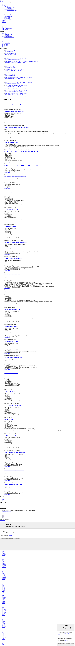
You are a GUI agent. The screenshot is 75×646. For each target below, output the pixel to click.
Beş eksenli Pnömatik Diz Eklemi (11, 373)
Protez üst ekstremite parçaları (9, 14)
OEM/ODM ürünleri (7, 19)
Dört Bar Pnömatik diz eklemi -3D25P (12, 274)
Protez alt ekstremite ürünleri (9, 9)
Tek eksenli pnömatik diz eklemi (11, 341)
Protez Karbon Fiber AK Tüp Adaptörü (10, 67)
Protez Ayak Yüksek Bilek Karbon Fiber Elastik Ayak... (13, 91)
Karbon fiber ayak (9, 8)
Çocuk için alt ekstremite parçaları (12, 12)
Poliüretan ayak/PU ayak (11, 7)
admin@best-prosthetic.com (6, 511)
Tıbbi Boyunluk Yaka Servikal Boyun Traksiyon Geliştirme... (14, 94)
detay (9, 107)
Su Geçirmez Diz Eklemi (9, 391)
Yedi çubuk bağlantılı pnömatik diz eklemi (13, 357)
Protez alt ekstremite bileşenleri (11, 10)
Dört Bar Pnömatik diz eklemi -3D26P (12, 309)
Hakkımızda (4, 22)
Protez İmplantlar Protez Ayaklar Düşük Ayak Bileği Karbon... (14, 62)
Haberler (3, 20)
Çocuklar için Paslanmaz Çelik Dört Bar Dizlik (14, 470)
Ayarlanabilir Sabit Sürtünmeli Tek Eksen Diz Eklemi (15, 242)
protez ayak (6, 6)
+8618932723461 (3, 521)
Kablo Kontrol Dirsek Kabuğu (9, 51)
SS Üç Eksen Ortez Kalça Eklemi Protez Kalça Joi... (12, 86)
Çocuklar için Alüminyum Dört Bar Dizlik (13, 484)
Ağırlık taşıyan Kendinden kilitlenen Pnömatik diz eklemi (16, 127)
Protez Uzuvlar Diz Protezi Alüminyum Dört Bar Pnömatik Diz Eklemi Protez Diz (21, 151)
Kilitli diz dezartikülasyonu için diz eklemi (13, 258)
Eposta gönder (2, 520)
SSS (3, 21)
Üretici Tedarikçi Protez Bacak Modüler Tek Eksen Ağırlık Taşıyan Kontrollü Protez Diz (22, 165)
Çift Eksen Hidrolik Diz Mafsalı (9, 75)
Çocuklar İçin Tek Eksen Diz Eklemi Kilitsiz (13, 405)
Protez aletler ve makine (8, 16)
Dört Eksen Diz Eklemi (9, 419)
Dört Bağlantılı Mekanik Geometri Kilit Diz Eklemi (15, 176)
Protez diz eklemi (5, 29)
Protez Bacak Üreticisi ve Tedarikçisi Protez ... (11, 83)
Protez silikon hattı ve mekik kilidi (12, 13)
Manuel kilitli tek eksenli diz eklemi (11, 209)
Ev (2, 4)
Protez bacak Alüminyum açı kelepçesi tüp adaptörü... (13, 59)
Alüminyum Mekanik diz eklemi (11, 326)
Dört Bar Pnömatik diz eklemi (10, 291)
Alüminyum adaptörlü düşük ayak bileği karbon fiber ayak (13, 70)
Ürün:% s (4, 5)
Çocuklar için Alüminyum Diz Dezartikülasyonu (14, 452)
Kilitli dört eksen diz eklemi (10, 226)
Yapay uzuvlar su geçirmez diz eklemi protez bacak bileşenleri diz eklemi (19, 104)
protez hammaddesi (7, 15)
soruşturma (6, 107)
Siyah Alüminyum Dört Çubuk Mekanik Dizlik (14, 111)
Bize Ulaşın (4, 24)
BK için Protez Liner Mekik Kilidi (10, 54)
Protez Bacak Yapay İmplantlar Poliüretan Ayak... (12, 78)
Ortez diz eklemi (7, 17)
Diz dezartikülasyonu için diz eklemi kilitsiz (13, 192)
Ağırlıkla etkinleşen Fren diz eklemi (11, 435)
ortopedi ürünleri (7, 18)
